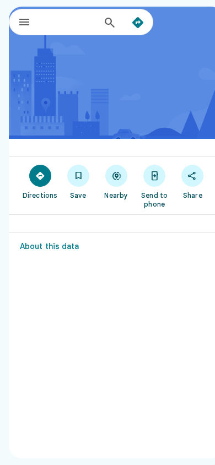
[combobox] (69, 22)
